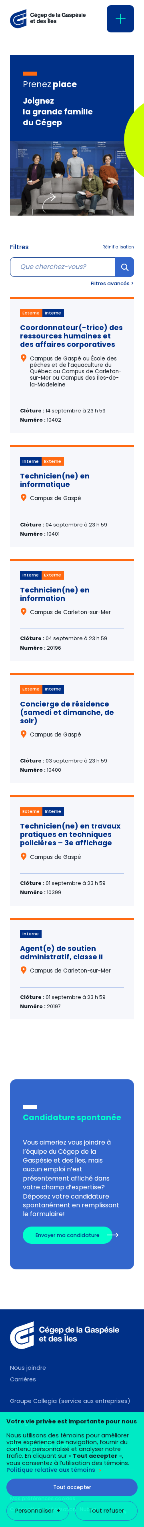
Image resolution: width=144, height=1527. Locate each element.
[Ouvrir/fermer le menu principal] (120, 18)
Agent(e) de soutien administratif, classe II (61, 953)
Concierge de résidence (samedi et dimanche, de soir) (67, 712)
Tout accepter (72, 1487)
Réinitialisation (118, 247)
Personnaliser (37, 1511)
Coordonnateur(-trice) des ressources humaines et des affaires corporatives (71, 336)
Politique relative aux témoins (50, 1470)
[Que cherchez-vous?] (72, 266)
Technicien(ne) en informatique (55, 480)
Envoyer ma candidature (68, 1235)
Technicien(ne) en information (55, 594)
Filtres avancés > (112, 283)
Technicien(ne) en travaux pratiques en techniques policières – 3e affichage (70, 834)
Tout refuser (106, 1511)
